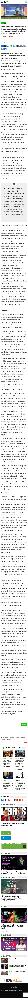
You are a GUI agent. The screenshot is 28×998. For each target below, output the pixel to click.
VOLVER (24, 724)
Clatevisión (7, 935)
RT (2, 717)
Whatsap (7, 833)
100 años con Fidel (12, 959)
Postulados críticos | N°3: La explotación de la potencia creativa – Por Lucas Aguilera (13, 927)
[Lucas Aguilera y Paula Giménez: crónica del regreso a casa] (14, 814)
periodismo (9, 739)
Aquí (24, 846)
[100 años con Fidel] (4, 960)
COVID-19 (17, 737)
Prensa (14, 739)
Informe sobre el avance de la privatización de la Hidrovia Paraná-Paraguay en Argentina (12, 898)
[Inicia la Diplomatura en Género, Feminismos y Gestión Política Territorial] (14, 862)
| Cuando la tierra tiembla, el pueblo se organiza (17, 972)
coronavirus (12, 737)
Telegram (7, 838)
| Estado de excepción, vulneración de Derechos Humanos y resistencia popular (17, 965)
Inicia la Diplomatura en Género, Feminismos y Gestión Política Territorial (13, 873)
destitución (22, 737)
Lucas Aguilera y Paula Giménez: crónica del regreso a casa (13, 824)
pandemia (3, 739)
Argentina (4, 23)
